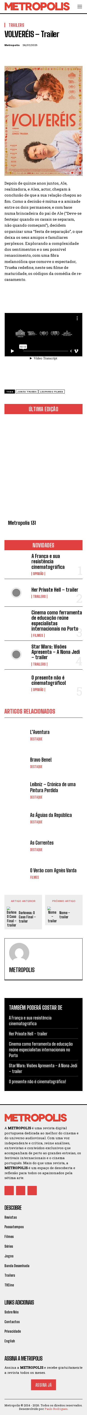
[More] (50, 55)
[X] (19, 55)
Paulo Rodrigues (56, 1409)
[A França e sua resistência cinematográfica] (16, 564)
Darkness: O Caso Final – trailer (27, 917)
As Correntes (42, 843)
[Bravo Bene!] (16, 762)
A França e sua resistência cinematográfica (48, 561)
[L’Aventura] (16, 735)
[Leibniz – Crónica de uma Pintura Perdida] (16, 790)
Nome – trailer (64, 915)
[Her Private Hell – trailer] (16, 592)
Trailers (39, 596)
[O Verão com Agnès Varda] (16, 873)
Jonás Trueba (27, 391)
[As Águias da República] (16, 818)
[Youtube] (32, 1190)
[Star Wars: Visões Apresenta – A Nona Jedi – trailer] (16, 654)
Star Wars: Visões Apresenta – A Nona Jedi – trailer (55, 652)
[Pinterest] (29, 55)
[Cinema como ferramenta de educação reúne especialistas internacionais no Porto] (16, 620)
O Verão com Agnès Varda (53, 870)
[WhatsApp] (39, 55)
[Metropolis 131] (43, 467)
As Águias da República (51, 815)
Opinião (38, 573)
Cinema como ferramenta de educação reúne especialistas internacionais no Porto (56, 621)
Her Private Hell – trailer (54, 590)
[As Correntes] (16, 845)
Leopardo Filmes (51, 391)
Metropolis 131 (22, 523)
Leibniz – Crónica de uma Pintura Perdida (53, 787)
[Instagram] (20, 1190)
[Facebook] (8, 55)
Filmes (38, 635)
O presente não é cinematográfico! (48, 680)
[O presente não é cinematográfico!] (16, 683)
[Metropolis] (19, 953)
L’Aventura (40, 732)
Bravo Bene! (41, 760)
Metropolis (12, 45)
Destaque (36, 739)
